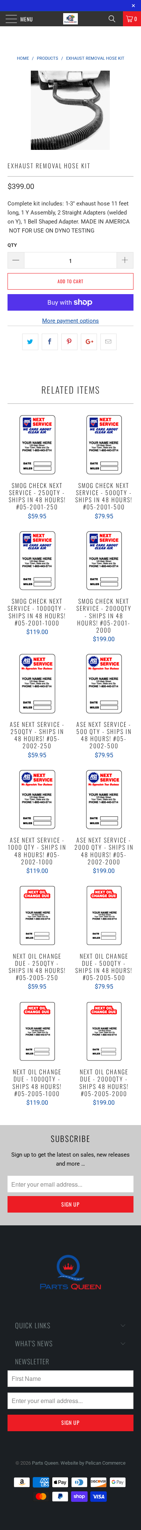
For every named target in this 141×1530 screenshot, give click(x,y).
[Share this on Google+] (89, 342)
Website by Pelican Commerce (93, 1463)
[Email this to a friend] (108, 342)
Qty (12, 245)
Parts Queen (45, 1463)
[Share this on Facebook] (50, 342)
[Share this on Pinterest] (69, 342)
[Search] (114, 18)
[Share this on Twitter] (30, 342)
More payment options (70, 320)
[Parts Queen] (70, 18)
